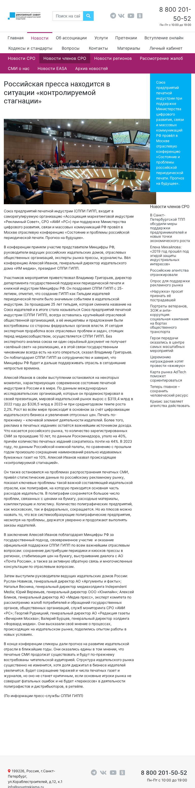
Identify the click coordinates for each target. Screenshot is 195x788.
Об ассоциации (71, 37)
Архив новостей (91, 68)
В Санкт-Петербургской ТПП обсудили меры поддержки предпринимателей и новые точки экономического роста (170, 228)
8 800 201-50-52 (164, 772)
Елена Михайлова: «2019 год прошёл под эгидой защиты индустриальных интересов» (169, 255)
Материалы (128, 48)
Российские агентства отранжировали (169, 272)
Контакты (98, 48)
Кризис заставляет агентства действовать (170, 403)
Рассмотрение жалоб (161, 58)
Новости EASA (52, 68)
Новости (39, 38)
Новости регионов (113, 58)
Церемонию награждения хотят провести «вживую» (167, 361)
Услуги (101, 37)
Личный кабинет (166, 48)
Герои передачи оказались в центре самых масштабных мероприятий (167, 344)
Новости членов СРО (64, 58)
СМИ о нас (18, 68)
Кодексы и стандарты (30, 48)
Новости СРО (21, 58)
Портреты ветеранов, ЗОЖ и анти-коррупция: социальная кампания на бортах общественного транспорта (169, 319)
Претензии (126, 37)
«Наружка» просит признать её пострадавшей (166, 295)
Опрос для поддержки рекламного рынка (170, 283)
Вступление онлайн (163, 37)
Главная (16, 37)
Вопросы (70, 48)
